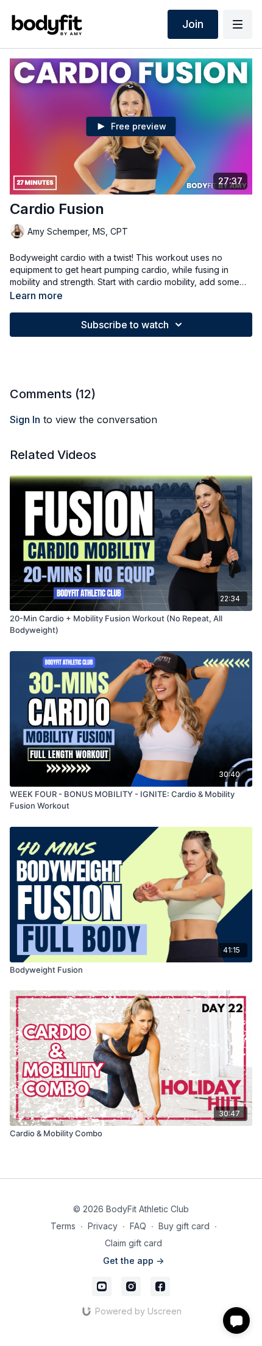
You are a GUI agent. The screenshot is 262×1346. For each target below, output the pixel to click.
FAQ (138, 1226)
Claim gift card (133, 1243)
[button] (236, 1320)
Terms (63, 1226)
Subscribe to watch (125, 325)
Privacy (103, 1226)
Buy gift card (184, 1226)
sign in (25, 419)
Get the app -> (133, 1260)
